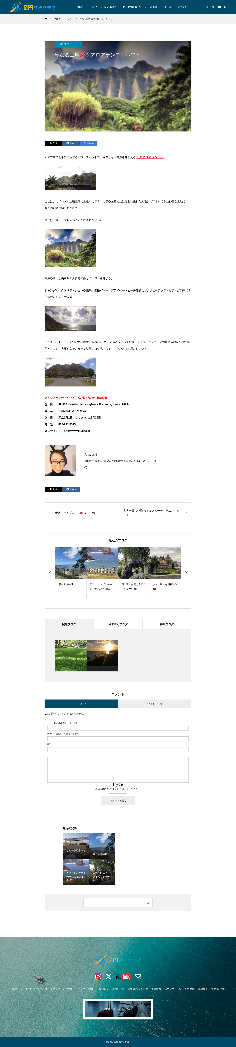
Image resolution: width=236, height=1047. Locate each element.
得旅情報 (156, 988)
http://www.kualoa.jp (77, 430)
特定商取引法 (218, 988)
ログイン (182, 7)
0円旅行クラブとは (36, 988)
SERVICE (169, 7)
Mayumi (91, 454)
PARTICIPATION (137, 7)
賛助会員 (203, 988)
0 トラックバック (155, 703)
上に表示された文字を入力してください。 (118, 788)
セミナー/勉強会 (87, 988)
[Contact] (225, 7)
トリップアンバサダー (62, 988)
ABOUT (81, 7)
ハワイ (76, 44)
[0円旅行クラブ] (33, 7)
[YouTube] (219, 7)
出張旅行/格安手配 (138, 988)
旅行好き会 (118, 988)
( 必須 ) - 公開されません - (63, 734)
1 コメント (81, 703)
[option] (71, 572)
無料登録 (190, 988)
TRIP (122, 7)
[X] (213, 7)
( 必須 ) (62, 723)
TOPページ (17, 988)
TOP (70, 7)
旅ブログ (104, 988)
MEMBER (155, 7)
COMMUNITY (108, 7)
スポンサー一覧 (172, 988)
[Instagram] (207, 7)
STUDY (93, 7)
